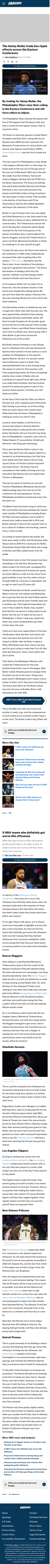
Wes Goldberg (11, 57)
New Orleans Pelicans (17, 1250)
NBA (10, 813)
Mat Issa (9, 855)
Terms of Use (35, 1530)
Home (4, 813)
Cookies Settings (37, 1539)
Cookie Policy (8, 1534)
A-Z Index (6, 1521)
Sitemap (33, 1521)
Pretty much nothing (12, 1290)
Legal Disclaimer (37, 1534)
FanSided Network (38, 1517)
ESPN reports (16, 261)
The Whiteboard (14, 1494)
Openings (6, 1517)
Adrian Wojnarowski (11, 152)
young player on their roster (34, 993)
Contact (33, 1513)
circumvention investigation (15, 1160)
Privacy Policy (8, 1530)
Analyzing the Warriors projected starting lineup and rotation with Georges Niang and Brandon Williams (25, 1472)
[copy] (16, 61)
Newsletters (8, 1526)
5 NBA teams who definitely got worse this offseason (23, 1450)
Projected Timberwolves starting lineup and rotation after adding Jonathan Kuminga (23, 1457)
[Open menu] (3, 3)
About (5, 1513)
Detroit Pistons (9, 1354)
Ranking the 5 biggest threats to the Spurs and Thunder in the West (25, 1443)
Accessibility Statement (13, 1539)
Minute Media (13, 1545)
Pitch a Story (35, 1526)
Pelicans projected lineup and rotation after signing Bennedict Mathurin (23, 1463)
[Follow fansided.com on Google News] (44, 731)
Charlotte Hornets (25, 1137)
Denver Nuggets (39, 976)
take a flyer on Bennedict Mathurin (18, 1297)
